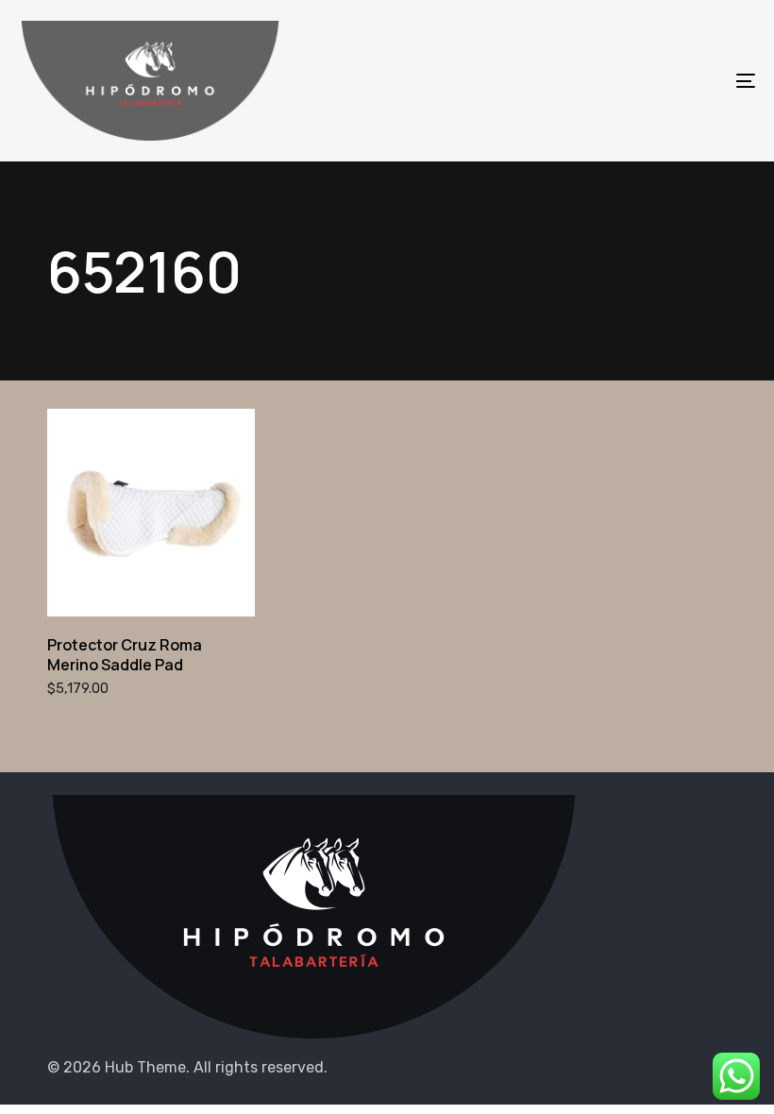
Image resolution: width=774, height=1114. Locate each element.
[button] (151, 574)
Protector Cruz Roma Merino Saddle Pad (124, 654)
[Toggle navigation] (632, 80)
